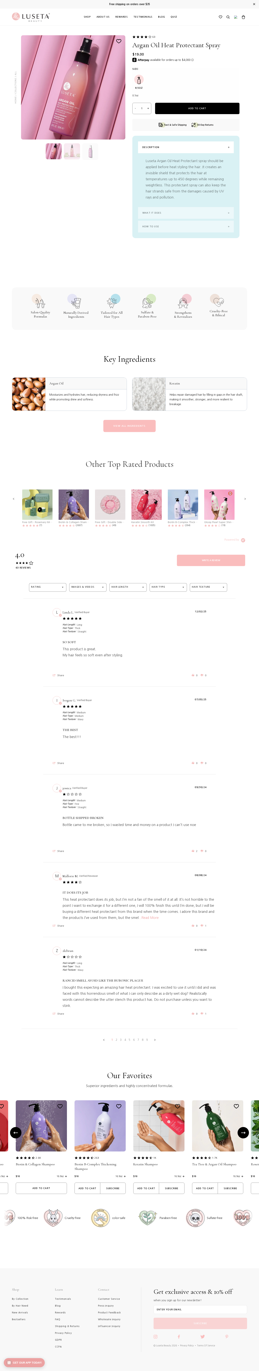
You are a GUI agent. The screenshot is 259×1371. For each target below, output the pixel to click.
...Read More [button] (149, 917)
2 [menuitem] (116, 1039)
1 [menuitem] (112, 1039)
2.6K (38, 1158)
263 (96, 1158)
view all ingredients (129, 426)
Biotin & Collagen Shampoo (35, 1164)
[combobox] (47, 587)
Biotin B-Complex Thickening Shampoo (95, 1166)
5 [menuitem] (129, 1039)
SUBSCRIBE (200, 1323)
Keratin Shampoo (145, 1164)
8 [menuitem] (142, 1039)
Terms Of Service (206, 1345)
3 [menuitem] (121, 1039)
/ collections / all (15, 83)
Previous (15, 1132)
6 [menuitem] (134, 1039)
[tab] (211, 560)
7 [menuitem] (138, 1039)
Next (243, 1132)
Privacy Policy (187, 1345)
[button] (13, 499)
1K (154, 1158)
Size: (135, 69)
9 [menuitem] (147, 1039)
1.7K (214, 1158)
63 (153, 37)
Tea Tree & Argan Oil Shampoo (214, 1164)
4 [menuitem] (125, 1039)
